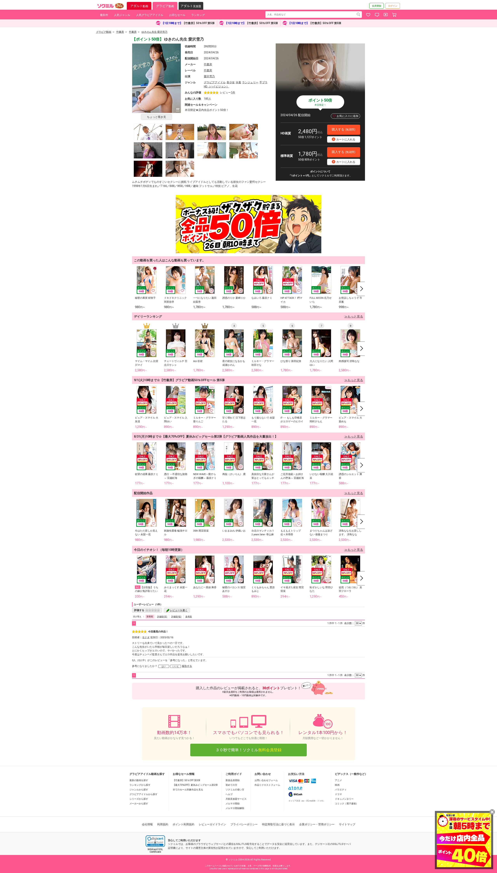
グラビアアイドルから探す (143, 794)
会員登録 (376, 5)
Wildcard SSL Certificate (155, 850)
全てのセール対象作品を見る (188, 789)
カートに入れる (344, 139)
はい (164, 666)
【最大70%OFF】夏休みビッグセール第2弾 (195, 785)
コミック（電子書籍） (346, 803)
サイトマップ (347, 824)
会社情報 (147, 824)
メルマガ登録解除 (235, 808)
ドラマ (338, 794)
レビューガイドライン (212, 824)
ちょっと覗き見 (156, 116)
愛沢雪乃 (209, 76)
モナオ (146, 637)
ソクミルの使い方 (235, 789)
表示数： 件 (354, 623)
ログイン (392, 5)
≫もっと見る (353, 316)
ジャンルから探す (138, 789)
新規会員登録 (233, 780)
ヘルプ (229, 794)
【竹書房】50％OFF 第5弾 (186, 780)
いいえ (175, 666)
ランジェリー (250, 82)
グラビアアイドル (215, 82)
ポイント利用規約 (183, 824)
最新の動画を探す (138, 780)
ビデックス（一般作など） (351, 773)
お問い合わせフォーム (266, 780)
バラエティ (341, 789)
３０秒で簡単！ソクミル (248, 750)
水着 (238, 82)
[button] (155, 841)
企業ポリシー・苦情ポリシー (317, 824)
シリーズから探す (138, 799)
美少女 (231, 82)
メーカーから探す (138, 803)
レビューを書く (179, 610)
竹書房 (208, 64)
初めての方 (231, 785)
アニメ (338, 780)
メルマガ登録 (233, 803)
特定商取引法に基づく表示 (278, 824)
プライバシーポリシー (244, 824)
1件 (233, 92)
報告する (187, 666)
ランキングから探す (139, 785)
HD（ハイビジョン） (216, 86)
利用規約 (162, 824)
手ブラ (263, 82)
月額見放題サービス (236, 799)
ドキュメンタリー (344, 799)
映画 (337, 785)
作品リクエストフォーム (267, 785)
